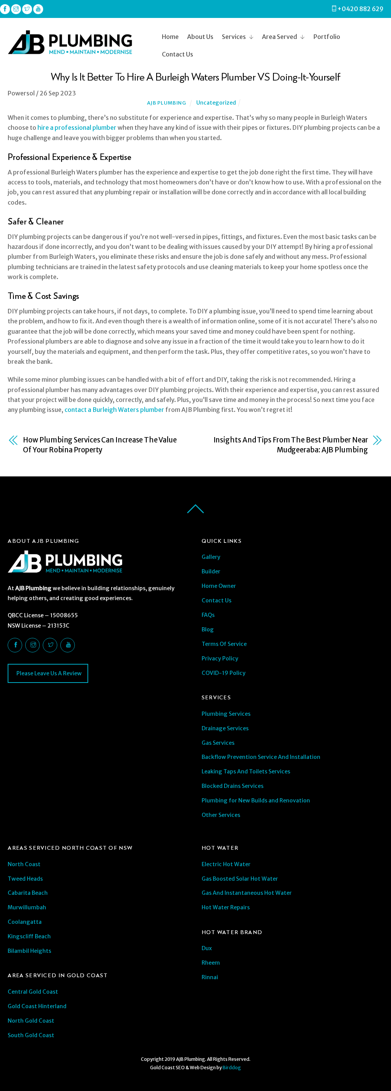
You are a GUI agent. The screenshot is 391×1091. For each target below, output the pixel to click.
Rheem (211, 962)
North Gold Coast (31, 1020)
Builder (211, 571)
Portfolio (326, 36)
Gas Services (218, 742)
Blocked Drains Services (232, 786)
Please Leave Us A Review (48, 673)
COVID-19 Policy (224, 673)
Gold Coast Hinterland (37, 1006)
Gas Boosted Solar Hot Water (240, 878)
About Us (200, 36)
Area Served (279, 36)
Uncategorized (216, 102)
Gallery (211, 557)
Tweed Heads (25, 878)
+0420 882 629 (360, 9)
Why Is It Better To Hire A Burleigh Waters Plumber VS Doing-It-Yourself (195, 76)
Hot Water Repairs (226, 907)
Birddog (232, 1067)
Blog (208, 629)
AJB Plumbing (166, 103)
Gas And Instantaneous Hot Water (247, 892)
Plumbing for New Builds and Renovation (256, 800)
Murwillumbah (27, 907)
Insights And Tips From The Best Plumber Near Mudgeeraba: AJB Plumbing (290, 445)
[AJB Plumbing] (70, 51)
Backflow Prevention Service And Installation (261, 757)
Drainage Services (225, 728)
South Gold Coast (31, 1035)
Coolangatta (25, 921)
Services (234, 36)
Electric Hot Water (226, 864)
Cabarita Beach (28, 892)
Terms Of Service (224, 644)
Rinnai (210, 977)
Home (170, 36)
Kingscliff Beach (29, 936)
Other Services (221, 815)
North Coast (24, 864)
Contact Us (177, 54)
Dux (207, 948)
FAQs (208, 615)
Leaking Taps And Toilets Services (246, 771)
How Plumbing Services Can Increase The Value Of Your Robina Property (99, 445)
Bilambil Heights (29, 950)
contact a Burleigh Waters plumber (114, 409)
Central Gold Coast (33, 991)
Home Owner (219, 586)
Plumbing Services (226, 713)
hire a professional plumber (76, 127)
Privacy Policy (220, 658)
